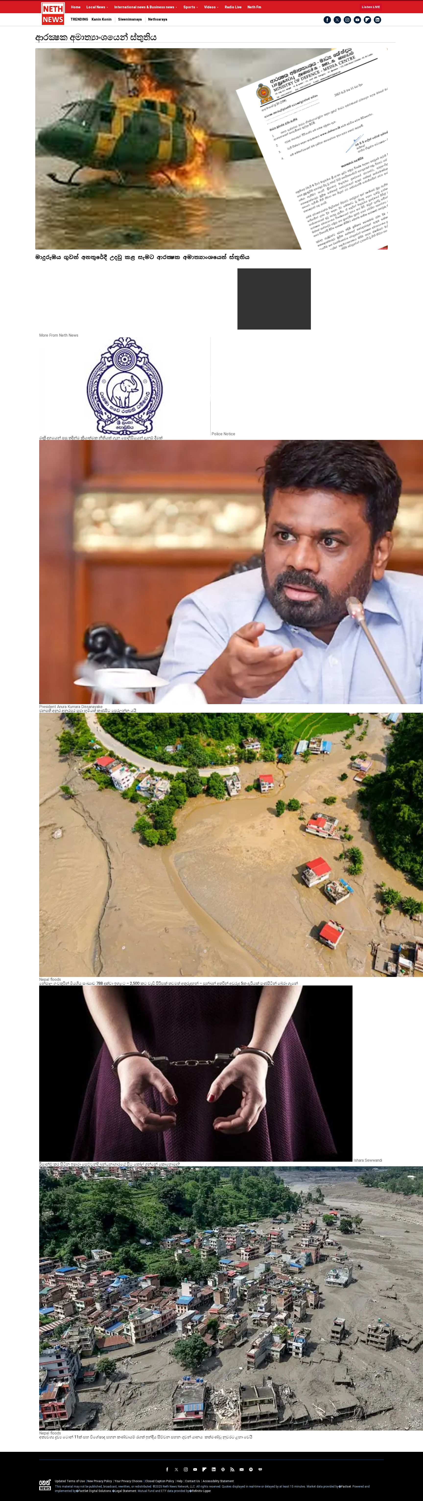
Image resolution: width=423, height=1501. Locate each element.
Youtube (357, 19)
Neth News (45, 1485)
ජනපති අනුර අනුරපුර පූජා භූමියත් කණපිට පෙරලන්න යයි (87, 710)
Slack (223, 1469)
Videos (210, 7)
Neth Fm (254, 7)
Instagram (347, 19)
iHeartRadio (260, 1469)
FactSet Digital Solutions (95, 1491)
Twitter (337, 19)
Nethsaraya (157, 19)
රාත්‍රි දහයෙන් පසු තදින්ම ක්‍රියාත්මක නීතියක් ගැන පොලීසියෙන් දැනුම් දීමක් (101, 437)
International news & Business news (144, 7)
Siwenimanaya (130, 19)
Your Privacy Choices (128, 1481)
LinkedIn (377, 19)
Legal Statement (125, 1491)
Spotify (251, 1469)
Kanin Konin (102, 19)
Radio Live (233, 7)
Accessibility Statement (218, 1481)
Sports (189, 7)
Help (179, 1481)
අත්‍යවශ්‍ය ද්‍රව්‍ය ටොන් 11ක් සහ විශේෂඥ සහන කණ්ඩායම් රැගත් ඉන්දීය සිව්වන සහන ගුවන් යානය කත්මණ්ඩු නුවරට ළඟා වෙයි (145, 1437)
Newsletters (241, 1469)
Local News (95, 7)
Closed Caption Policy (159, 1481)
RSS (232, 1469)
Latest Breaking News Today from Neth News (53, 14)
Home (76, 7)
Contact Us (192, 1481)
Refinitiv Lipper (201, 1491)
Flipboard (367, 19)
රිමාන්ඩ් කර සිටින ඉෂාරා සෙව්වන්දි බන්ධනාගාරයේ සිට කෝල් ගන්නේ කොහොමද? (109, 1164)
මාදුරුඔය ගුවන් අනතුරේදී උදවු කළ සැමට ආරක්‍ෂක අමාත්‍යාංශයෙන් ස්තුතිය (143, 257)
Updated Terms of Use (70, 1481)
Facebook (327, 19)
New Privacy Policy (99, 1481)
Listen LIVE (371, 7)
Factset (346, 1486)
